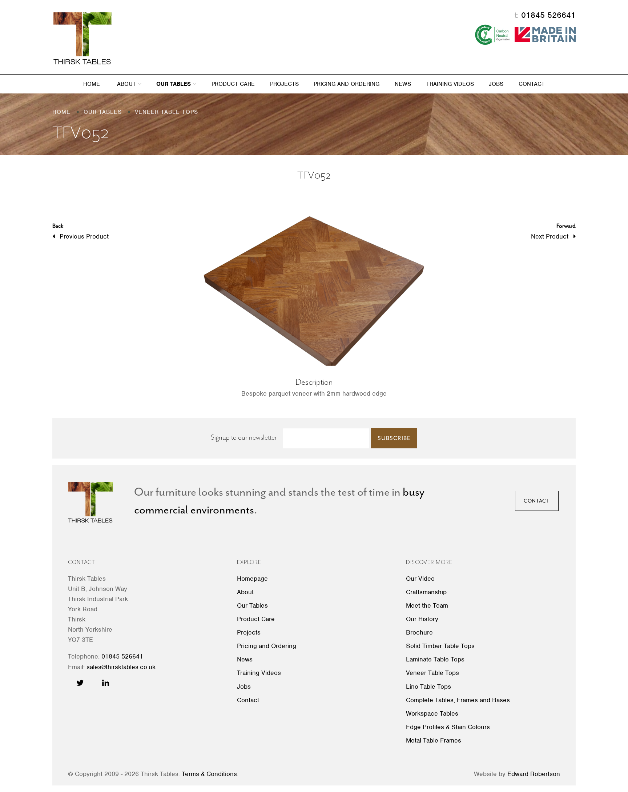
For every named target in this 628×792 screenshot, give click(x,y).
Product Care (233, 84)
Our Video (420, 579)
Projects (284, 84)
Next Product (553, 231)
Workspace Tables (432, 713)
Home (91, 84)
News (403, 84)
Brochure (419, 632)
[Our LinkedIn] (105, 683)
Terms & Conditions (209, 774)
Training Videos (450, 84)
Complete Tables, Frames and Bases (458, 700)
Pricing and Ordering (346, 84)
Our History (422, 619)
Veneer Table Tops (432, 673)
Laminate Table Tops (435, 659)
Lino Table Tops (428, 687)
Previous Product (80, 231)
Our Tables (174, 84)
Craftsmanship (426, 592)
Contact (532, 84)
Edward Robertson (533, 774)
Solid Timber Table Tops (440, 646)
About (127, 84)
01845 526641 (548, 15)
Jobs (496, 84)
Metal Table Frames (433, 740)
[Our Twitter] (80, 683)
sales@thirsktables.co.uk (121, 667)
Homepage (252, 579)
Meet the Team (427, 605)
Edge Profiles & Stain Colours (448, 727)
